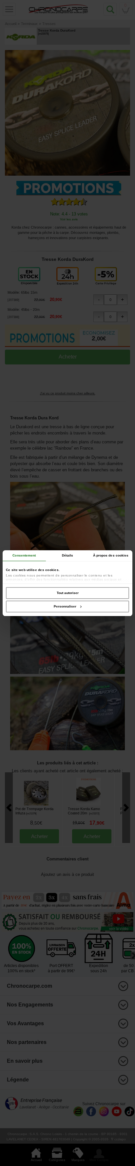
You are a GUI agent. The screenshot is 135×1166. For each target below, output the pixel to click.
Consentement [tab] (24, 555)
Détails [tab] (67, 555)
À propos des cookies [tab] (111, 555)
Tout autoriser (68, 593)
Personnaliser (65, 606)
